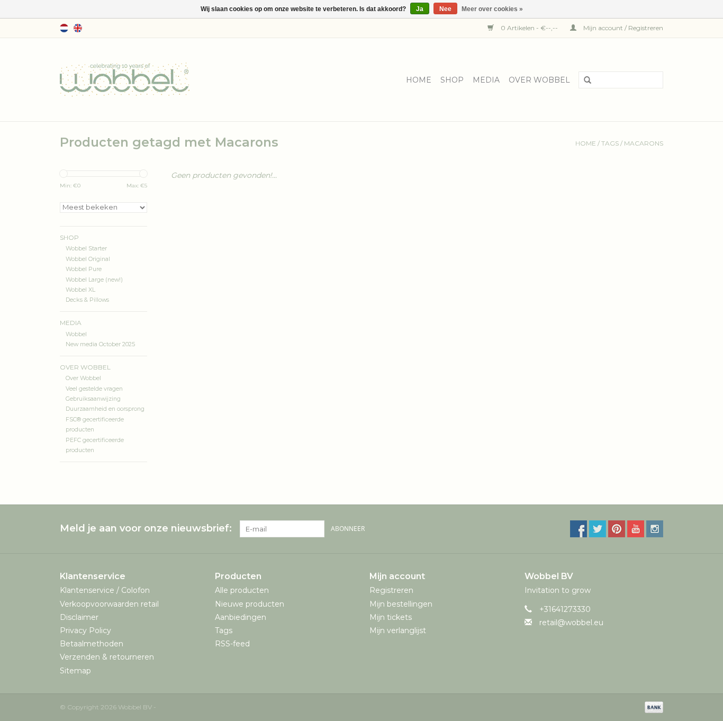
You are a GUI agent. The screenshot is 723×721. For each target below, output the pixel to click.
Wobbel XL (80, 289)
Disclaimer (79, 617)
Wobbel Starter (86, 248)
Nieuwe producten (249, 604)
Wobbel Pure (84, 269)
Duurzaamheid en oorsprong (105, 408)
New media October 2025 (100, 344)
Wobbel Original (88, 259)
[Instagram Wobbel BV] (654, 528)
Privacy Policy (85, 630)
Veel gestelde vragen (94, 388)
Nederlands (64, 28)
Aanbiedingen (240, 617)
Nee (445, 9)
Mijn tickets (390, 617)
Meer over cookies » (492, 9)
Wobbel (76, 334)
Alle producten (242, 590)
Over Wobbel (539, 80)
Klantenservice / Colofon (105, 590)
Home (418, 80)
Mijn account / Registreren (622, 28)
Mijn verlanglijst (397, 630)
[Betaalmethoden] (652, 706)
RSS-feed (232, 643)
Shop (452, 80)
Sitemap (75, 670)
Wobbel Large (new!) (94, 279)
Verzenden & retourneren (107, 657)
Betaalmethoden (91, 643)
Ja (419, 9)
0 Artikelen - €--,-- (529, 28)
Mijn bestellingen (400, 604)
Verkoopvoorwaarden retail (109, 604)
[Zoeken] (584, 80)
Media (486, 80)
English (78, 28)
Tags (610, 143)
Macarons (643, 143)
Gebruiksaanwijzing (93, 398)
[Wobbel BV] (124, 79)
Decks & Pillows (87, 299)
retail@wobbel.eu (571, 622)
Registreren (391, 590)
